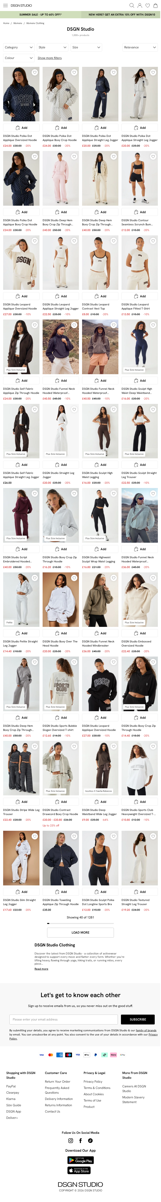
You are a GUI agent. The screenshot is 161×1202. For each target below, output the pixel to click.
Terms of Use (92, 1100)
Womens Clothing (35, 23)
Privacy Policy (93, 1081)
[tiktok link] (90, 1140)
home (6, 23)
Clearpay (12, 1093)
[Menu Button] (5, 5)
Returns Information (58, 1105)
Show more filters (50, 58)
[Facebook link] (80, 1140)
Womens (17, 23)
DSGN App (13, 1111)
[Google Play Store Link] (80, 1160)
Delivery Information (59, 1099)
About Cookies (94, 1094)
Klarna (11, 1099)
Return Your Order (57, 1081)
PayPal (11, 1086)
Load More (80, 932)
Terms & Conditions (97, 1088)
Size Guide (13, 1105)
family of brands (146, 1030)
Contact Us (52, 1111)
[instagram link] (70, 1140)
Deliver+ (12, 1118)
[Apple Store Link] (80, 1170)
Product (89, 1107)
